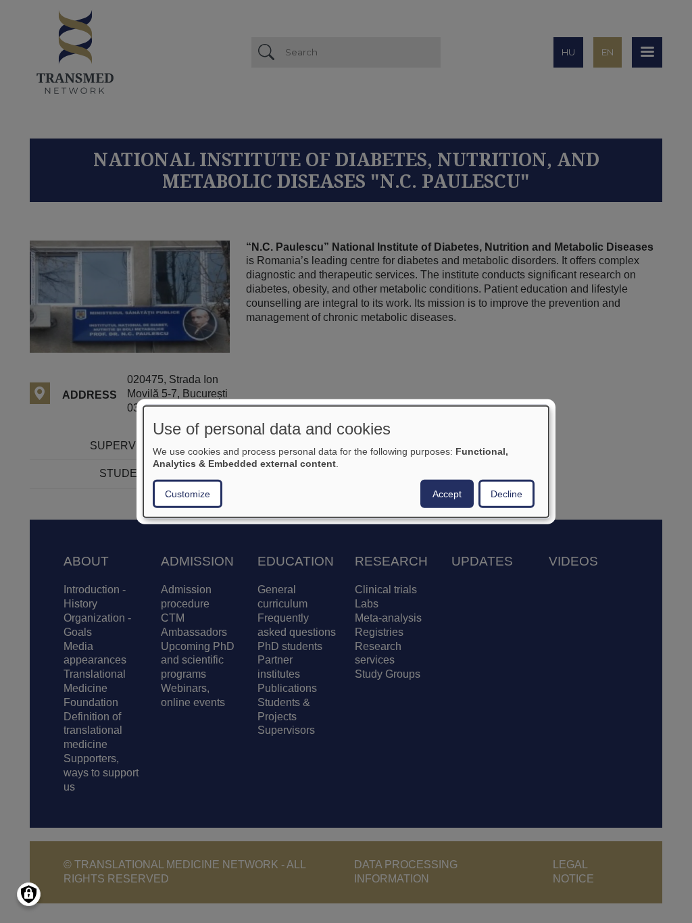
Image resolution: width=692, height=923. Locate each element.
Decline (506, 493)
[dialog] (346, 462)
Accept (447, 493)
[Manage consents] (29, 894)
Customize (187, 493)
